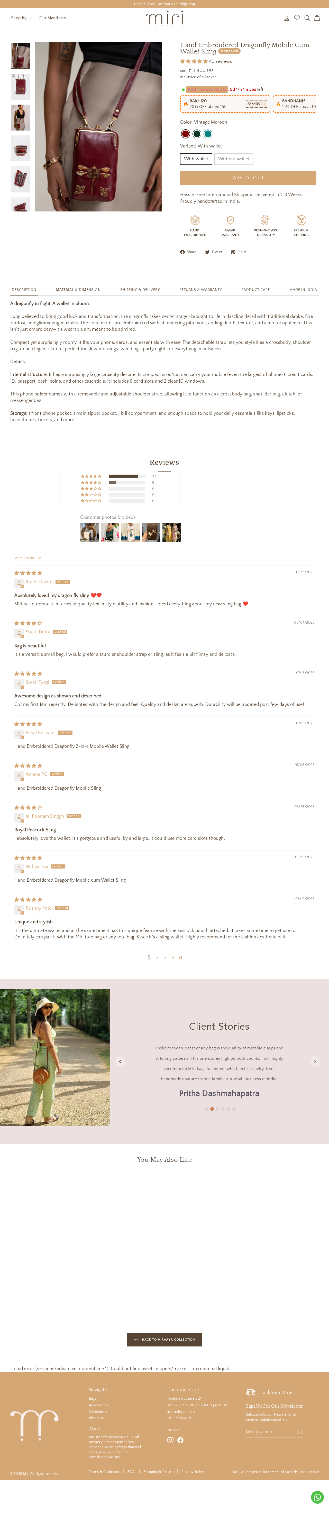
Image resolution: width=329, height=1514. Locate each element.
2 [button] (157, 957)
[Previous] (120, 1061)
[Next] (315, 1061)
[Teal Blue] (208, 134)
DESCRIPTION (24, 290)
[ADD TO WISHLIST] (77, 1182)
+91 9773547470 (180, 1418)
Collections (98, 1412)
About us (96, 1418)
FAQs (132, 1472)
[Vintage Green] (197, 134)
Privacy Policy (192, 1472)
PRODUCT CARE (256, 290)
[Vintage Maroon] (185, 134)
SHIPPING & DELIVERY (140, 290)
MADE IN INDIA (303, 290)
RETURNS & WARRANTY (200, 290)
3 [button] (165, 957)
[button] (194, 61)
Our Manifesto (52, 18)
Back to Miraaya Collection (168, 1339)
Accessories (98, 1405)
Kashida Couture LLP (184, 1399)
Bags (93, 1399)
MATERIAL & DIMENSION (78, 290)
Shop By (19, 18)
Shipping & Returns (159, 1472)
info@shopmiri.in (181, 1412)
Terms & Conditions (105, 1472)
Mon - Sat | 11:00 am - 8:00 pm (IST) (197, 1405)
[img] (28, 573)
